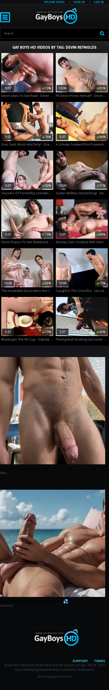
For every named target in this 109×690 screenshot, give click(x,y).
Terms (99, 661)
